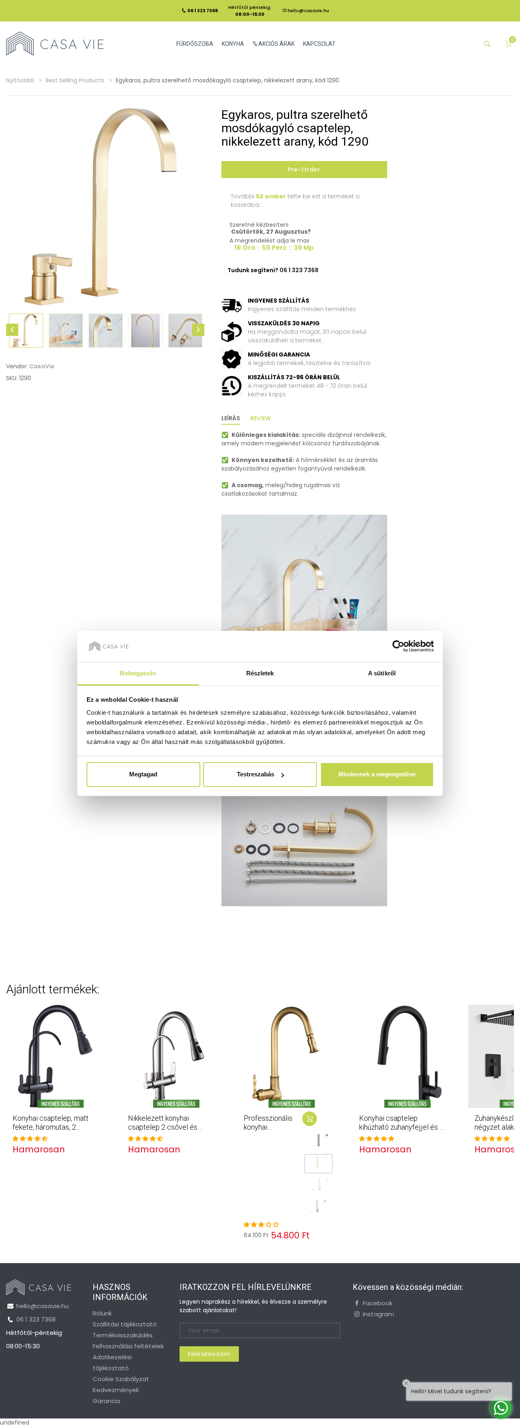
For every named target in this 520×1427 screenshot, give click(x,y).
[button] (30, 1139)
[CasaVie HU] (55, 43)
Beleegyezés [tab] (138, 673)
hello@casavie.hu (308, 10)
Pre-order (304, 169)
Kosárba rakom (309, 1118)
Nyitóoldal (20, 80)
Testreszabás (255, 774)
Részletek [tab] (260, 673)
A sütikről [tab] (382, 673)
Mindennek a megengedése (377, 774)
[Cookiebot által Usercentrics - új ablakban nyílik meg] (398, 646)
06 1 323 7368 (36, 1319)
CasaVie (41, 366)
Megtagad (143, 774)
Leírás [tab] (230, 418)
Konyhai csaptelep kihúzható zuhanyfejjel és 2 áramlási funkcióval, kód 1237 (401, 1131)
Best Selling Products (76, 80)
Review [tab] (260, 418)
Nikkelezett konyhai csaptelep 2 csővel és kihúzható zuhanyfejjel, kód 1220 (170, 1131)
